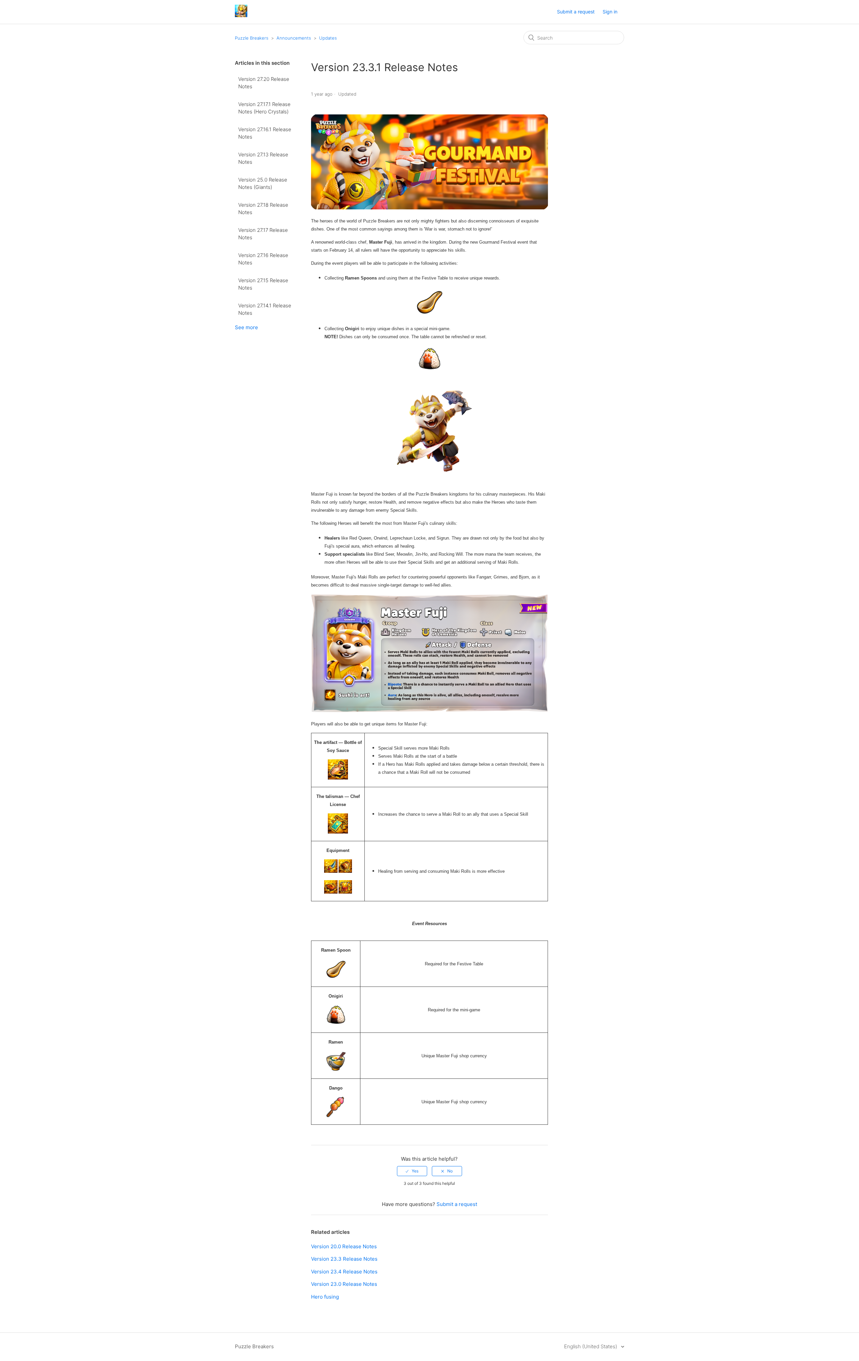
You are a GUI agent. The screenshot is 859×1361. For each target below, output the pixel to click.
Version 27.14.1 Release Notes (264, 309)
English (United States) (591, 1346)
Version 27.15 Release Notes (263, 284)
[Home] (241, 15)
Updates (328, 38)
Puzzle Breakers (251, 38)
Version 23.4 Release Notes (344, 1271)
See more (246, 327)
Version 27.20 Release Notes (263, 83)
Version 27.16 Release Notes (263, 259)
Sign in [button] (610, 11)
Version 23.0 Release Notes (344, 1284)
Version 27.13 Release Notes (263, 158)
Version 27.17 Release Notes (263, 234)
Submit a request (576, 11)
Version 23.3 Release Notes (344, 1259)
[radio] (412, 1171)
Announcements (293, 38)
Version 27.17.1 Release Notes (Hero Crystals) (264, 108)
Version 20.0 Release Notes (344, 1246)
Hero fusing (325, 1297)
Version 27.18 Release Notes (263, 209)
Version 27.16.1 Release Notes (264, 133)
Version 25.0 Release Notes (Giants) (262, 184)
